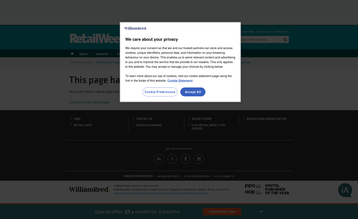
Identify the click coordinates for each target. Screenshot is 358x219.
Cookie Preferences (160, 92)
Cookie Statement (180, 80)
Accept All (193, 92)
